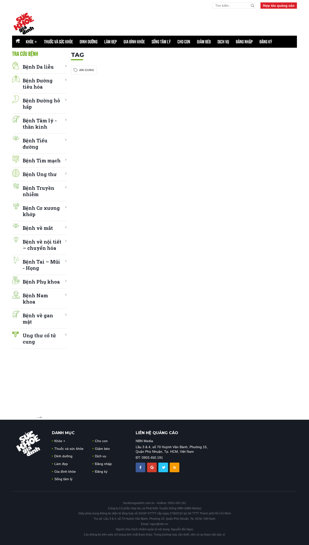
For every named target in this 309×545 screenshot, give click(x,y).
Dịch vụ (223, 41)
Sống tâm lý (161, 41)
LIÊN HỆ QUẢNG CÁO (157, 433)
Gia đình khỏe (134, 41)
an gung (86, 70)
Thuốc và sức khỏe (58, 41)
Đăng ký (266, 41)
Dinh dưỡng (89, 41)
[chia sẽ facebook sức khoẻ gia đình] (141, 467)
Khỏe (31, 41)
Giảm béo (204, 41)
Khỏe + (59, 441)
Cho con (183, 41)
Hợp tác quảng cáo (279, 5)
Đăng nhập (244, 41)
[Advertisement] (261, 123)
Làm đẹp (110, 41)
